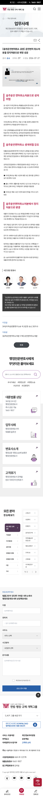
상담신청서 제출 (21, 688)
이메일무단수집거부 (9, 742)
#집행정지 (26, 385)
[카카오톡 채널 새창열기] (21, 778)
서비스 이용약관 (8, 735)
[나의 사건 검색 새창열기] (7, 778)
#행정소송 (31, 382)
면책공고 (5, 739)
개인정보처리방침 (28, 735)
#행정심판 (22, 382)
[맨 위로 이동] (38, 695)
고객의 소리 (26, 742)
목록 (21, 345)
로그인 (12, 2)
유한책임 (25, 739)
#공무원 (16, 385)
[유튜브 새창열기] (28, 778)
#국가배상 (12, 382)
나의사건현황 (22, 2)
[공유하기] (39, 40)
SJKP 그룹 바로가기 (13, 715)
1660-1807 (36, 2)
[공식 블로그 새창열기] (14, 778)
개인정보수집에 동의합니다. (23, 680)
